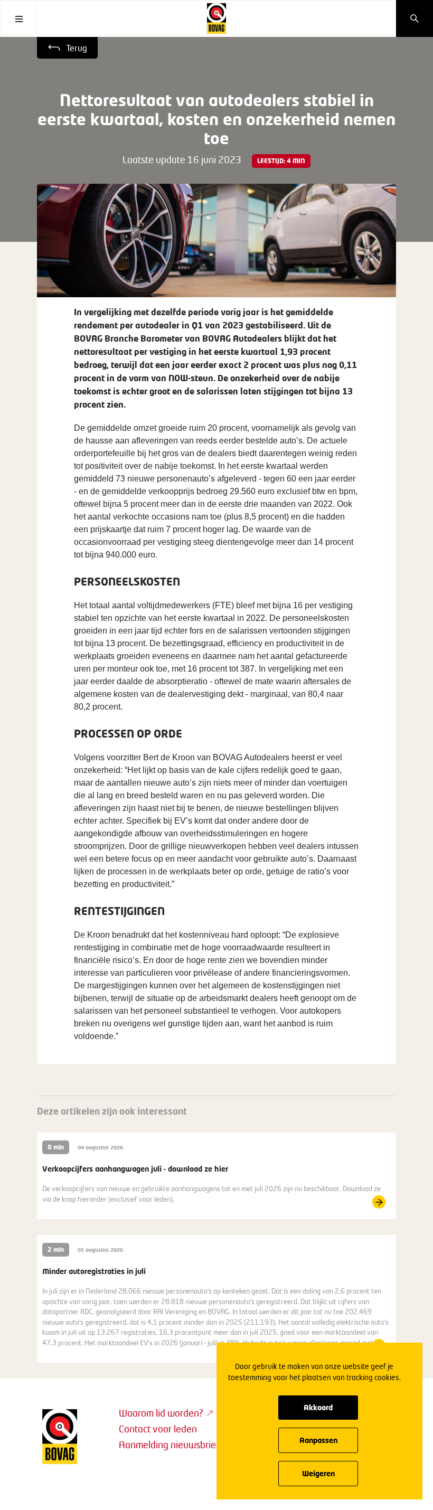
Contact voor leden (158, 1429)
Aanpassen (318, 1440)
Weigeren (318, 1473)
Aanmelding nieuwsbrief (169, 1444)
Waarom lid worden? (161, 1413)
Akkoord (318, 1407)
